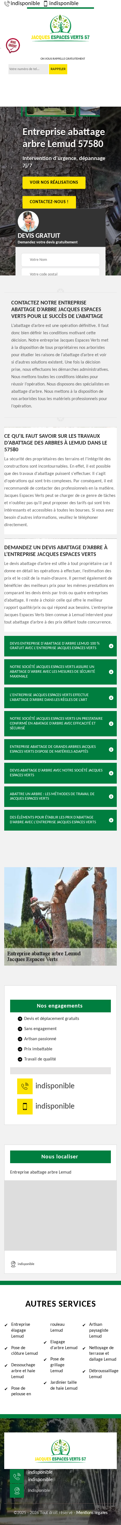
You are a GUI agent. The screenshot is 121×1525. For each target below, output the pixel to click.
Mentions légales (91, 1513)
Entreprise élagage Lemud (20, 1330)
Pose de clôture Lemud (24, 1351)
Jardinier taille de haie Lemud (63, 1385)
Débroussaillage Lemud (103, 1374)
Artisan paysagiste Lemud (98, 1330)
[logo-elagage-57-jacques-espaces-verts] (60, 27)
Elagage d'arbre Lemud (63, 1345)
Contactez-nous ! (49, 202)
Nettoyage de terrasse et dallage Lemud (102, 1354)
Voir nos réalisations (54, 182)
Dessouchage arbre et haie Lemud (23, 1371)
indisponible (25, 3)
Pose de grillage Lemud (57, 1365)
